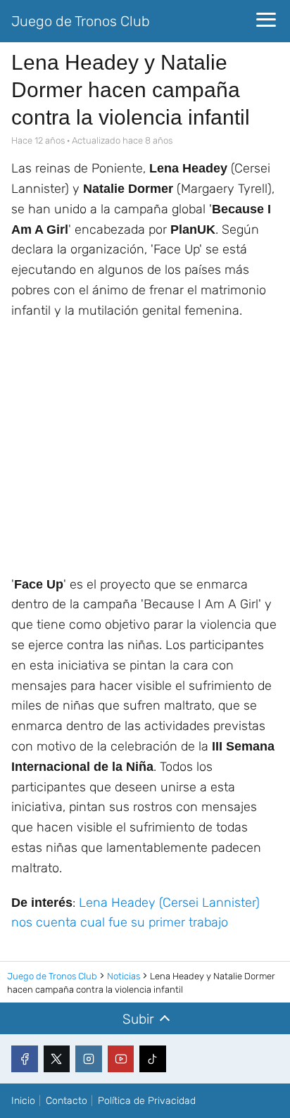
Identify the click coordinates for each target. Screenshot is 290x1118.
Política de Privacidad (147, 1101)
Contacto (66, 1101)
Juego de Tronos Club (80, 21)
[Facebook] (24, 1058)
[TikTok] (152, 1058)
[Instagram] (88, 1058)
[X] (57, 1058)
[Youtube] (121, 1058)
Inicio (23, 1101)
